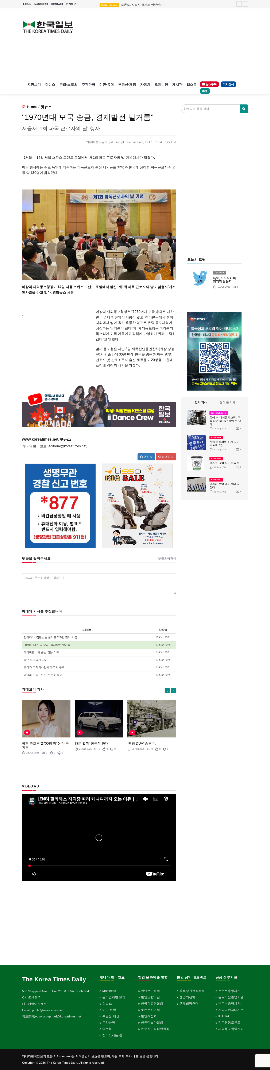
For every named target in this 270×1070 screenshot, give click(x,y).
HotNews (216, 437)
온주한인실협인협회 (155, 1029)
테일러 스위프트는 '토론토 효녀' (43, 674)
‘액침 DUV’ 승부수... (142, 743)
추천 (147, 457)
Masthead (109, 991)
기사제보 (71, 4)
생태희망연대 (189, 1003)
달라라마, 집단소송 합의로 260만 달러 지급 (50, 637)
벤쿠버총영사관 (229, 1003)
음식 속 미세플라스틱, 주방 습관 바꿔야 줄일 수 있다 (225, 421)
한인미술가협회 (152, 1022)
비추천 (167, 457)
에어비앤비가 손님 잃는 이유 (41, 652)
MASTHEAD (41, 4)
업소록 (192, 84)
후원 (205, 91)
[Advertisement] (164, 44)
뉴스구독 (211, 84)
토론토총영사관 (229, 991)
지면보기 (34, 84)
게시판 (177, 84)
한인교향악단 (150, 997)
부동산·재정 (127, 84)
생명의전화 (187, 997)
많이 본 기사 (227, 402)
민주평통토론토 (229, 1022)
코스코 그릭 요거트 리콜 (224, 462)
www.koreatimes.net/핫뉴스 (46, 439)
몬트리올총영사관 (231, 997)
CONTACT (57, 4)
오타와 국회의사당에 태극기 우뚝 (44, 667)
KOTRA (223, 1016)
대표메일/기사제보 (34, 1003)
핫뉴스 (50, 84)
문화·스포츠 (68, 84)
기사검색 (228, 84)
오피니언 (161, 84)
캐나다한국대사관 (231, 1010)
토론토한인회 (150, 1010)
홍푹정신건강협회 (192, 991)
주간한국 (88, 84)
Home (32, 107)
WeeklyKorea (218, 413)
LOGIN (27, 4)
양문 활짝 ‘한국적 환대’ (92, 743)
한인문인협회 (150, 991)
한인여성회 (149, 1016)
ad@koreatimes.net (67, 1016)
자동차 (145, 84)
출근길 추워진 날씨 (35, 659)
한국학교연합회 (152, 1003)
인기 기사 (201, 402)
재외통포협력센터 (231, 1029)
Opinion (219, 272)
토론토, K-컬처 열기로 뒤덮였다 (142, 4)
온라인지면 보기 (113, 997)
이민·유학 (106, 84)
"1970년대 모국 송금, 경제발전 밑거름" (48, 645)
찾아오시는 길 (112, 1035)
